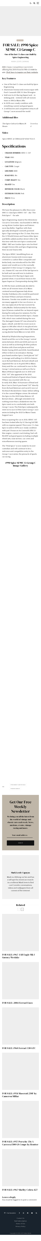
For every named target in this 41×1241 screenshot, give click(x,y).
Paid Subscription (20, 1221)
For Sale (20, 40)
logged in (16, 1200)
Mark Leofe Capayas (20, 62)
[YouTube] (32, 1213)
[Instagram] (23, 1213)
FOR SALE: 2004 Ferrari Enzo (17, 1002)
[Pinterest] (28, 1213)
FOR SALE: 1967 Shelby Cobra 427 (20, 1189)
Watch (32, 139)
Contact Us (20, 1218)
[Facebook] (19, 1213)
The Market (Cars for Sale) (18, 784)
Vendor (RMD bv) (15, 788)
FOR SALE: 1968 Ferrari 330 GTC (19, 1048)
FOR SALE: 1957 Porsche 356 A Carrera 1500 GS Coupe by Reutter (20, 1143)
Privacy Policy (20, 1226)
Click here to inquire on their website (22, 72)
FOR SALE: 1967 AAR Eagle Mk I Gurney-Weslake (18, 956)
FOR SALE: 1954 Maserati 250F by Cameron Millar (19, 1095)
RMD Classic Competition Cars (14, 67)
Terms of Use (20, 1223)
